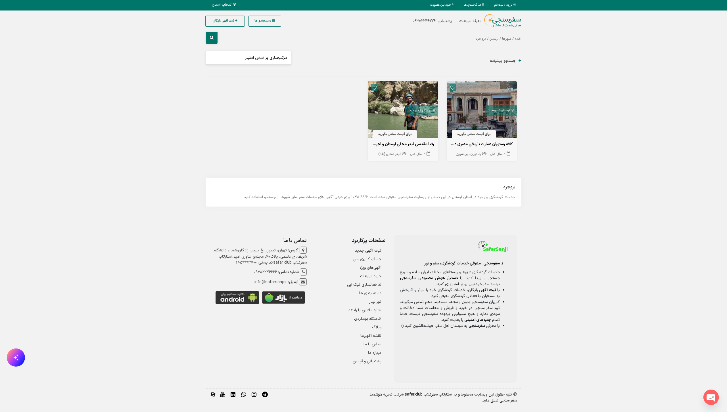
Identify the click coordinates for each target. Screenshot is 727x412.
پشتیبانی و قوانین (367, 361)
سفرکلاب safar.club (421, 395)
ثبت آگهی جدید (368, 251)
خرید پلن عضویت (441, 5)
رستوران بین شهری (468, 154)
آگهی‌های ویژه (370, 268)
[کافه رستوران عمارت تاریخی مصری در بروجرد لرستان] (482, 111)
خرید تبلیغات (370, 276)
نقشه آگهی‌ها (370, 336)
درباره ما (374, 353)
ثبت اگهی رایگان (224, 20)
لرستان (494, 38)
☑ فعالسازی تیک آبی (364, 285)
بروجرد (492, 110)
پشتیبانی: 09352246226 (432, 21)
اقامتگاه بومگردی (367, 319)
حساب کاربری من (367, 259)
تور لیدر (375, 302)
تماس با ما (372, 344)
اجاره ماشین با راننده (364, 310)
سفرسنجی (491, 263)
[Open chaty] (711, 397)
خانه (518, 38)
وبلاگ (376, 327)
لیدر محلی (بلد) (389, 154)
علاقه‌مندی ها (473, 5)
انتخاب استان (222, 5)
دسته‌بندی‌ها (263, 20)
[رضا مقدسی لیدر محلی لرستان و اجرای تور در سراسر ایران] (403, 111)
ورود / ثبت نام (503, 5)
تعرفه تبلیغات (470, 21)
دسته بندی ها (370, 293)
